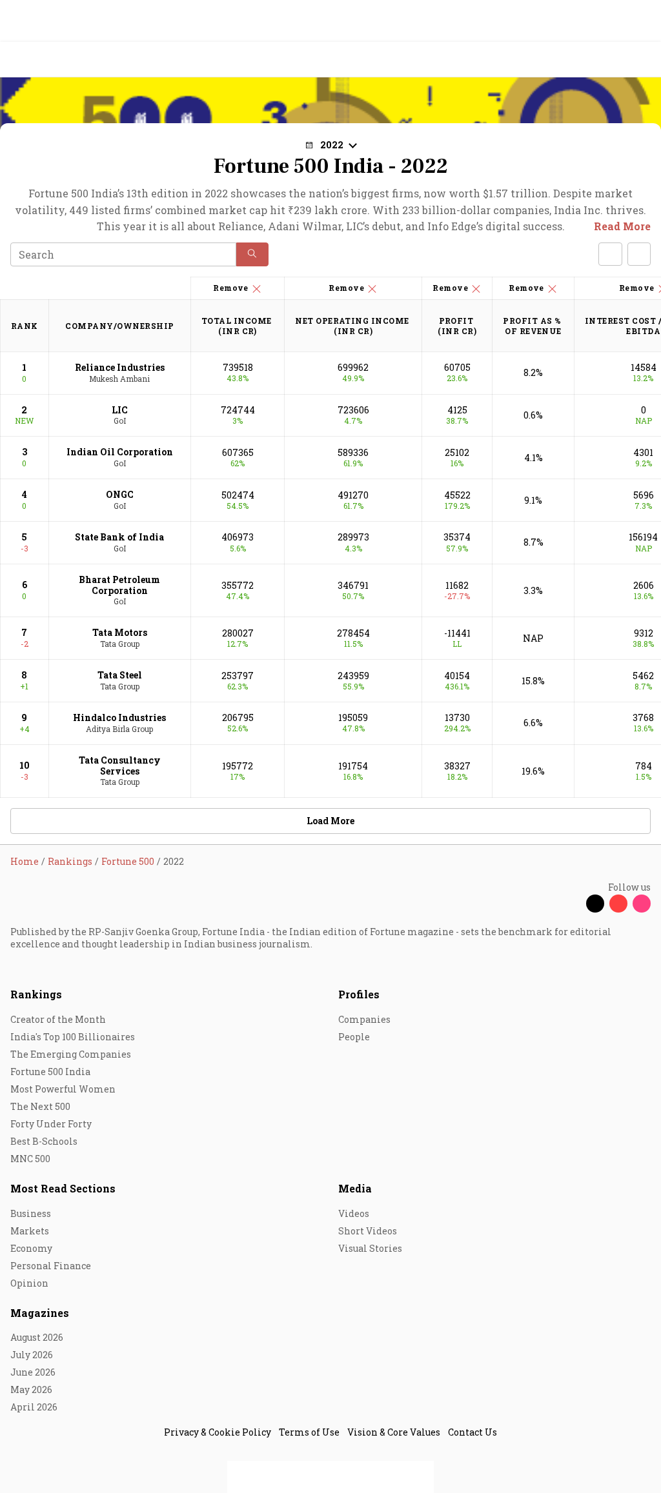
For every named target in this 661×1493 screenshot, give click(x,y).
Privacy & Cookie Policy (217, 1432)
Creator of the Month (58, 1019)
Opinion (29, 1283)
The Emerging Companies (70, 1054)
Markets (29, 1231)
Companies (364, 1019)
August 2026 (36, 1337)
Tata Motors (119, 632)
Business (30, 1213)
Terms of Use (309, 1432)
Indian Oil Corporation (119, 452)
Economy (31, 1248)
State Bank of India (119, 537)
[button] (252, 254)
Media (355, 1188)
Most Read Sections (63, 1188)
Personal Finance (50, 1266)
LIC (120, 410)
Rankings (36, 994)
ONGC (120, 494)
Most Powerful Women (63, 1089)
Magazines (39, 1313)
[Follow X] (595, 904)
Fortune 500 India (50, 1071)
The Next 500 (40, 1106)
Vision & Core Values (393, 1432)
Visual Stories (370, 1248)
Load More (330, 821)
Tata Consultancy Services (120, 765)
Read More (622, 226)
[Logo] (39, 59)
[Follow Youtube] (618, 904)
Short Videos (367, 1231)
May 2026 (31, 1389)
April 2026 (33, 1407)
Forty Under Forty (51, 1124)
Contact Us (472, 1432)
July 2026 (31, 1355)
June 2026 (33, 1372)
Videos (353, 1213)
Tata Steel (119, 675)
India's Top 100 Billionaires (72, 1037)
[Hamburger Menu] (643, 59)
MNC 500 (30, 1158)
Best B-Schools (43, 1141)
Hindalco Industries (119, 717)
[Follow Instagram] (642, 904)
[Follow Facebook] (572, 904)
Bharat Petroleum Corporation (119, 585)
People (354, 1037)
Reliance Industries (120, 367)
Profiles (359, 994)
